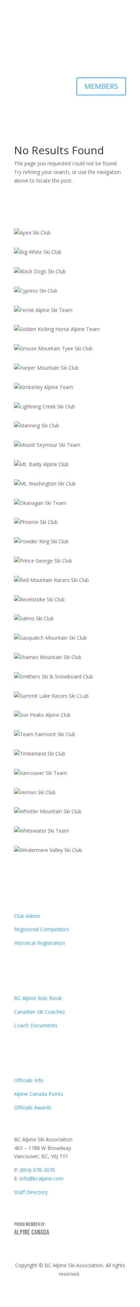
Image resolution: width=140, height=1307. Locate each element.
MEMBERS (101, 86)
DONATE (103, 57)
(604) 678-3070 (37, 1169)
